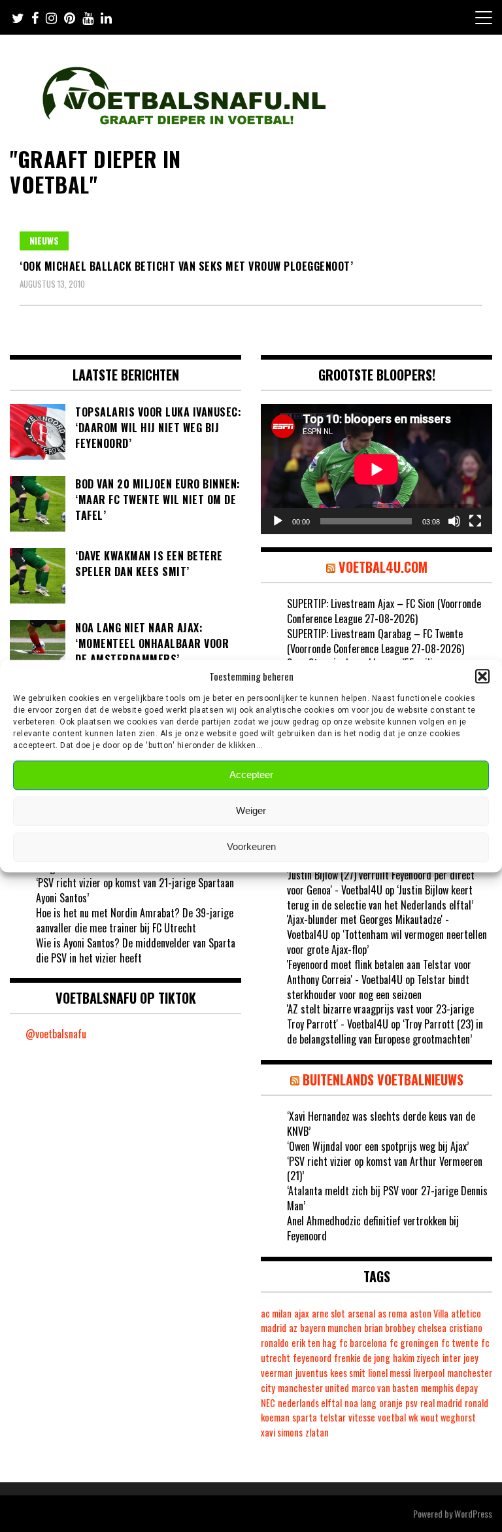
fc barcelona (363, 1343)
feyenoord (312, 1358)
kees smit (347, 1373)
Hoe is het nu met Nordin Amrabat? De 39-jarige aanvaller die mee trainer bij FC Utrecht (134, 920)
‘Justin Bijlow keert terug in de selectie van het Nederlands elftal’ (380, 897)
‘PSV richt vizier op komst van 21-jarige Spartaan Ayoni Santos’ (135, 890)
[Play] (277, 521)
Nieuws (44, 240)
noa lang (360, 1403)
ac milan (276, 1313)
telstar (333, 1417)
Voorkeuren (251, 847)
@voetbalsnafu (55, 1034)
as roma (392, 1313)
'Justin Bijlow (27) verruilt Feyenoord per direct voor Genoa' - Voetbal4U (381, 882)
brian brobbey (389, 1328)
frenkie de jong (362, 1358)
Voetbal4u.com (383, 567)
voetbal (392, 1417)
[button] (482, 676)
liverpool (428, 1373)
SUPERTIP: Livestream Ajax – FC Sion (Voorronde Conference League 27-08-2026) (384, 611)
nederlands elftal (310, 1403)
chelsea (432, 1328)
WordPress (473, 1513)
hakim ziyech (416, 1358)
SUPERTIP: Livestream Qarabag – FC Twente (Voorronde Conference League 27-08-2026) (375, 641)
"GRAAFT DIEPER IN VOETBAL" (95, 171)
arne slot (328, 1313)
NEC (268, 1403)
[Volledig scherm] (475, 521)
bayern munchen (330, 1328)
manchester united (313, 1388)
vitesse (361, 1417)
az (293, 1328)
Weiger (251, 811)
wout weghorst (448, 1417)
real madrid (441, 1403)
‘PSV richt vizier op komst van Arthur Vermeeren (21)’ (384, 1168)
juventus (311, 1373)
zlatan (317, 1432)
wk (413, 1417)
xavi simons (282, 1432)
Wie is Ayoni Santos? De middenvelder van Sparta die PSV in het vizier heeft (135, 950)
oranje (391, 1403)
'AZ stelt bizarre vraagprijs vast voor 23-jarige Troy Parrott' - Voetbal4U (380, 1016)
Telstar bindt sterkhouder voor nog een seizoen (378, 987)
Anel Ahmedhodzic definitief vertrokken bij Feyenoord (373, 1228)
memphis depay (449, 1388)
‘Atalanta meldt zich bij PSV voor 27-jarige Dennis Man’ (387, 1198)
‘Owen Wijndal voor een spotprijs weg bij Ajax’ (378, 1146)
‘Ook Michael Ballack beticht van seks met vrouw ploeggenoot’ (186, 266)
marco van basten (385, 1388)
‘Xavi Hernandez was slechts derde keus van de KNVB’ (381, 1123)
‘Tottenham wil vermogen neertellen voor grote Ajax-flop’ (387, 942)
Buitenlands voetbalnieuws (383, 1079)
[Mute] (454, 521)
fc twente (459, 1343)
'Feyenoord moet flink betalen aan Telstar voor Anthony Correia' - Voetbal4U (379, 972)
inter (452, 1358)
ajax (301, 1313)
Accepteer (251, 775)
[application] (376, 469)
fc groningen (414, 1343)
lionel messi (389, 1373)
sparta (304, 1417)
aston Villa (429, 1313)
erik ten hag (314, 1343)
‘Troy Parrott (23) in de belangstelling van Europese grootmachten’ (385, 1031)
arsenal (361, 1313)
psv (411, 1403)
